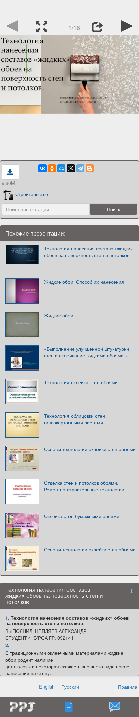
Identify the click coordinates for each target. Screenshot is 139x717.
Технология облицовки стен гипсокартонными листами (74, 419)
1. (7, 617)
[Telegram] (80, 168)
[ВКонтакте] (42, 168)
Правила (127, 686)
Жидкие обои (58, 315)
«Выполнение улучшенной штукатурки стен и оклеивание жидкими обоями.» (86, 352)
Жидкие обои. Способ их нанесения (84, 281)
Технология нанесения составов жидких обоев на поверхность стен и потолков (88, 251)
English (47, 686)
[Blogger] (90, 168)
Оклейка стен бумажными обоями (81, 516)
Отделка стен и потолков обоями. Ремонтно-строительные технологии (84, 486)
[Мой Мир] (61, 168)
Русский (70, 686)
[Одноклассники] (52, 168)
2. (7, 645)
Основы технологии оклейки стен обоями (90, 449)
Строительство (31, 194)
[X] (71, 168)
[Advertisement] (69, 8)
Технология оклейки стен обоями (81, 382)
